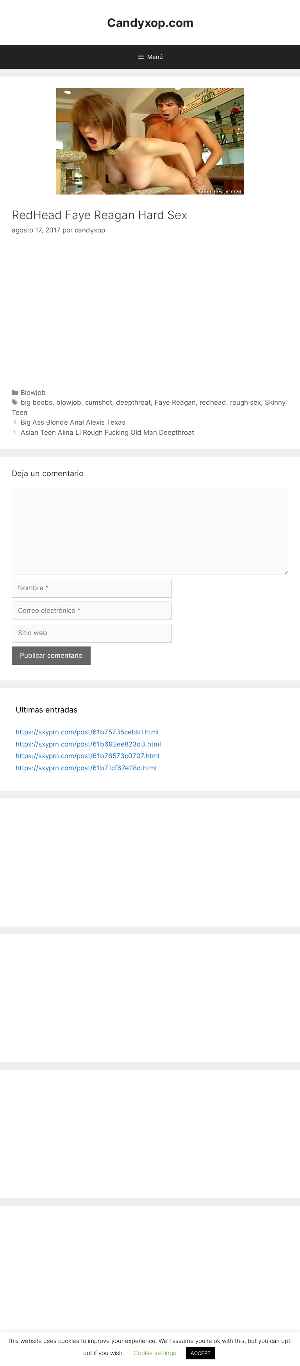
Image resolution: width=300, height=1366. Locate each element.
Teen (19, 412)
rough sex (245, 402)
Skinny (275, 402)
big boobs (36, 402)
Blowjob (33, 392)
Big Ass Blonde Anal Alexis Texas (73, 422)
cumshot (98, 402)
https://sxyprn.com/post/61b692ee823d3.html (88, 744)
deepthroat (133, 402)
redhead (213, 402)
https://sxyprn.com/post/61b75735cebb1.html (87, 732)
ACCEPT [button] (201, 1353)
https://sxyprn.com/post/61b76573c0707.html (87, 756)
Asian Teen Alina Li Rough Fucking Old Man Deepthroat (107, 432)
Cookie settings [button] (155, 1353)
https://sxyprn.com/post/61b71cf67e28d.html (86, 768)
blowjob (68, 402)
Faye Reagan (175, 402)
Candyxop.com (150, 23)
